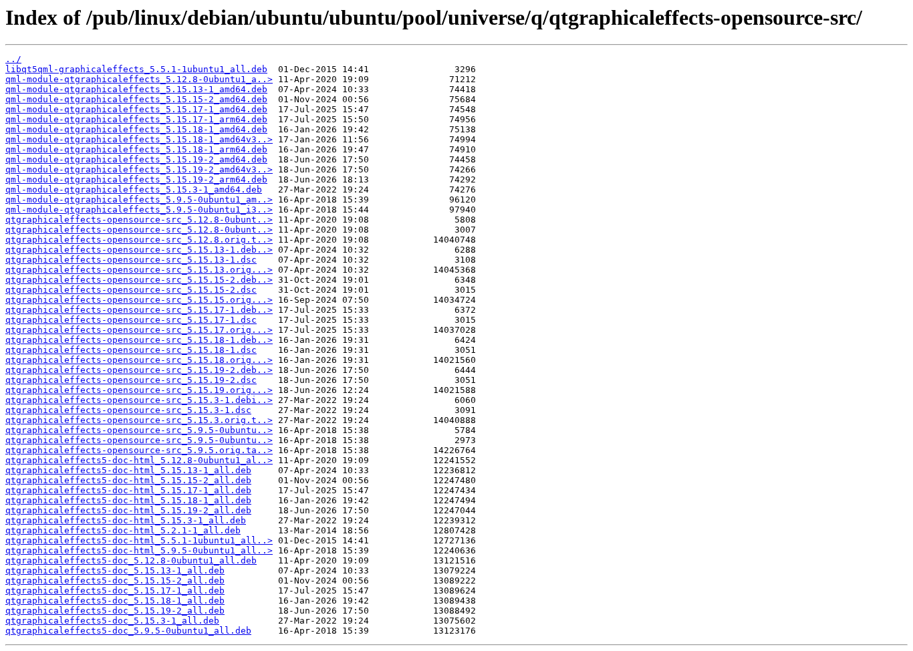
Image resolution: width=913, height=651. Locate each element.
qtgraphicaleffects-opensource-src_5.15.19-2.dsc (131, 380)
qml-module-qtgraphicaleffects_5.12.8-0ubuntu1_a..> (139, 79)
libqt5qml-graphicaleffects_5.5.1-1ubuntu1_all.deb (136, 69)
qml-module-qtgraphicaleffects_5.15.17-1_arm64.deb (136, 119)
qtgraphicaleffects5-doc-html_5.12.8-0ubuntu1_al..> (139, 460)
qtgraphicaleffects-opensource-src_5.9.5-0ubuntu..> (139, 430)
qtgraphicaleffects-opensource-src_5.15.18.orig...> (139, 360)
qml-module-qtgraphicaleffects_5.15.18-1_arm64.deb (136, 149)
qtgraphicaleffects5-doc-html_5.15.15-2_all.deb (128, 480)
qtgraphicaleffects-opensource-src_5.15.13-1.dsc (131, 260)
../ (13, 59)
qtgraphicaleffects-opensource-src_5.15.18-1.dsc (131, 350)
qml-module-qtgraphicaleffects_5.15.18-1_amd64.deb (136, 129)
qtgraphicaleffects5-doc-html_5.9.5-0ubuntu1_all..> (139, 550)
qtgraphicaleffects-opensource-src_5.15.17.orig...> (139, 330)
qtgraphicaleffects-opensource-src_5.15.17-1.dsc (131, 320)
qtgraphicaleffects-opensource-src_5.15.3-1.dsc (128, 410)
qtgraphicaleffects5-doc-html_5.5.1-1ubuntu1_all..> (139, 540)
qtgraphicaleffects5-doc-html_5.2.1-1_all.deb (123, 530)
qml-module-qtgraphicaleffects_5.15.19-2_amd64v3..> (139, 169)
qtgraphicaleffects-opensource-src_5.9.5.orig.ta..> (139, 450)
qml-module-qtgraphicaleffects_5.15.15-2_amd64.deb (136, 99)
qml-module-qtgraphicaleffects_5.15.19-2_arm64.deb (136, 179)
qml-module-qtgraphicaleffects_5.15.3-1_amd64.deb (133, 189)
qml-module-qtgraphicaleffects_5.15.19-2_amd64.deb (136, 159)
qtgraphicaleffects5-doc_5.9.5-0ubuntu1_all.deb (128, 631)
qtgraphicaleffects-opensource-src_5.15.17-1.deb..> (139, 310)
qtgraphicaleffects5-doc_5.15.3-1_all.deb (112, 621)
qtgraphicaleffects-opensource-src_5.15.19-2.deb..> (139, 370)
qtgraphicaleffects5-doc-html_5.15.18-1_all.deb (128, 500)
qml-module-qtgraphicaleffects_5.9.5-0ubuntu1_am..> (139, 199)
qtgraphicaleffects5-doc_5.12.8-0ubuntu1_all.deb (131, 560)
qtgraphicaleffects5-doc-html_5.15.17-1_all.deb (128, 490)
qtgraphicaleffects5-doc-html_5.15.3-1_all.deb (125, 520)
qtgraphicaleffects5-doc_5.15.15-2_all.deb (115, 580)
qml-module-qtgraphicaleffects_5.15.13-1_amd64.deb (136, 89)
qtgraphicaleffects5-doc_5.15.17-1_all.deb (115, 590)
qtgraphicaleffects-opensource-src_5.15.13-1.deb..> (139, 250)
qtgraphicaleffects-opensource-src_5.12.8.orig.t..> (139, 240)
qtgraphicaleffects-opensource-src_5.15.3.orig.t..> (139, 420)
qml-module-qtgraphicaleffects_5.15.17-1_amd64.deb (136, 109)
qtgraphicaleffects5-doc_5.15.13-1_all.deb (115, 570)
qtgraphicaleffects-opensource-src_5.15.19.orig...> (139, 390)
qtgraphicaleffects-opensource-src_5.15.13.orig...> (139, 270)
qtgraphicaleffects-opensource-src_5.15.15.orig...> (139, 300)
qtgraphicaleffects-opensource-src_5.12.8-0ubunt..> (139, 220)
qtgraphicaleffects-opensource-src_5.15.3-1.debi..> (139, 400)
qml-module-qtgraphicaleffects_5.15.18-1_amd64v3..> (139, 139)
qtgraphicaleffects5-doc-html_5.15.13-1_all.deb (128, 470)
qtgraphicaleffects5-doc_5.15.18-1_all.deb (115, 601)
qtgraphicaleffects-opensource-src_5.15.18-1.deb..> (139, 340)
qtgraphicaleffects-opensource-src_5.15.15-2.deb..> (139, 280)
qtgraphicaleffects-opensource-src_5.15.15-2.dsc (131, 290)
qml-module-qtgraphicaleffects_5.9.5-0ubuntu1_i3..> (139, 210)
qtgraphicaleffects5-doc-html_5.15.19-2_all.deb (128, 510)
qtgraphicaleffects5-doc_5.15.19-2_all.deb (115, 611)
